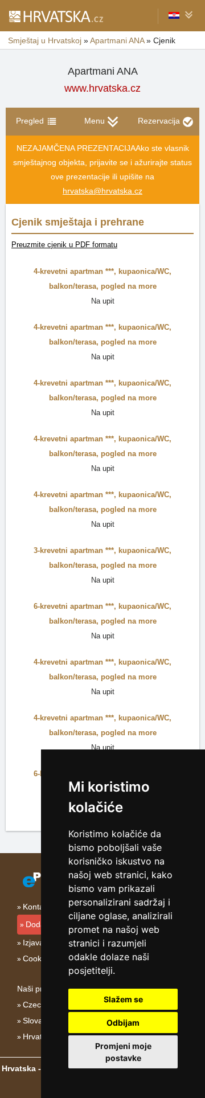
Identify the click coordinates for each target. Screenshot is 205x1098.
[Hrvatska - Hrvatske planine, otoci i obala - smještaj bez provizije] (55, 16)
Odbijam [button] (123, 1022)
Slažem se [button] (123, 999)
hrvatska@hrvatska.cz (102, 190)
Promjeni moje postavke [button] (123, 1052)
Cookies (37, 958)
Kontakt (36, 906)
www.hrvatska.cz (102, 88)
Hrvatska (39, 1036)
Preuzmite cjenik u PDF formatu (64, 244)
